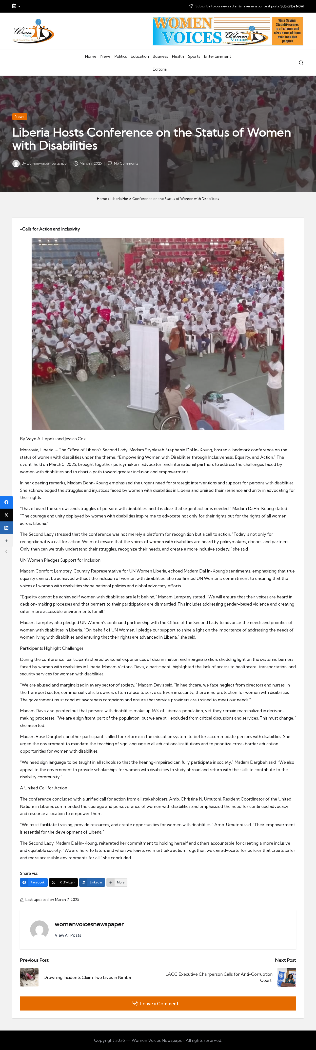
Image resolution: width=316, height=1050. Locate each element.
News (19, 116)
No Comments (126, 163)
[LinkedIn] (6, 527)
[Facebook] (6, 502)
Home (102, 198)
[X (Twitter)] (6, 515)
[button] (68, 935)
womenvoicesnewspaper (89, 924)
